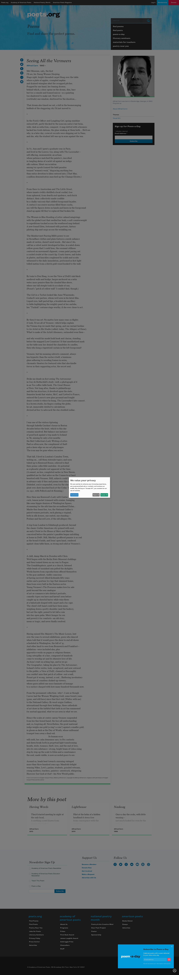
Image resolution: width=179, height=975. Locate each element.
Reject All (96, 495)
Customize (74, 495)
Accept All (104, 495)
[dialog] (89, 487)
